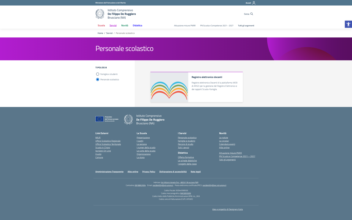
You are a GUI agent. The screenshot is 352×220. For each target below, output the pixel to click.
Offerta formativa (186, 157)
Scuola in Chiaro (102, 147)
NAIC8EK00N (185, 193)
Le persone (142, 144)
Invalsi (98, 154)
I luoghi (140, 140)
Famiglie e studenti (109, 74)
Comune (99, 157)
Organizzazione (144, 154)
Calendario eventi (227, 144)
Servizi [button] (113, 25)
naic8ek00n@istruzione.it (163, 185)
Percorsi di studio (185, 144)
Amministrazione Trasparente (109, 171)
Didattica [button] (137, 25)
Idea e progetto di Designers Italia (227, 209)
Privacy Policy (148, 171)
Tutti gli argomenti (246, 25)
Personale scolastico (109, 79)
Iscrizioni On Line (103, 150)
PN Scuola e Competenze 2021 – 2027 (216, 25)
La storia (141, 157)
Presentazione (143, 137)
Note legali (196, 171)
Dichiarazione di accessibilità (173, 171)
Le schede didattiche (187, 160)
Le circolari (224, 140)
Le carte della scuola (146, 150)
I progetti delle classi (187, 163)
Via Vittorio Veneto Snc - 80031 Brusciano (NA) (179, 182)
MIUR (98, 137)
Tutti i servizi (183, 147)
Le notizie (223, 137)
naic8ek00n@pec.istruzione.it (214, 185)
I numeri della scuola (146, 147)
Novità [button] (124, 25)
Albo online (224, 147)
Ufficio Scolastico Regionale (107, 140)
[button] (348, 24)
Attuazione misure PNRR (185, 25)
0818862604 (140, 185)
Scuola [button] (101, 25)
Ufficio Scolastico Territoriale (108, 144)
